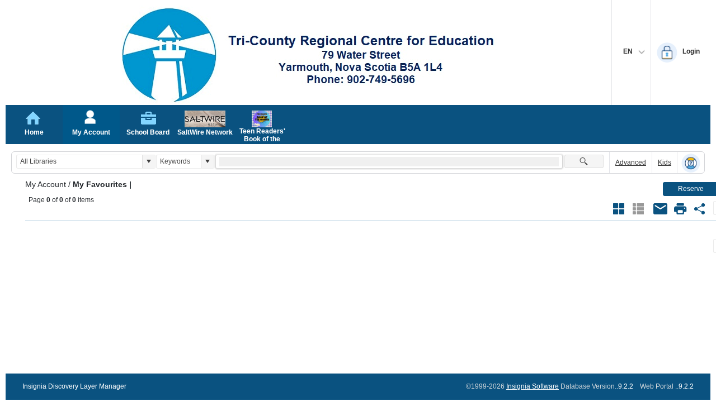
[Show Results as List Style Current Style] (638, 208)
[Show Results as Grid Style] (618, 208)
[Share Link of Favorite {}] (699, 208)
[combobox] (79, 161)
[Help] (690, 163)
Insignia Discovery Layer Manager (74, 386)
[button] (148, 161)
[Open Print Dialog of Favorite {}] (680, 208)
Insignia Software (532, 386)
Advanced (630, 162)
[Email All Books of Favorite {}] (660, 208)
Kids (664, 162)
